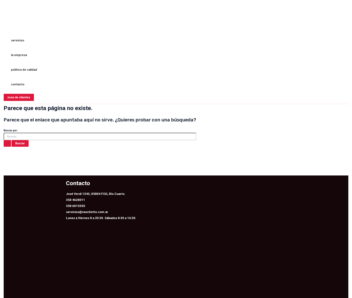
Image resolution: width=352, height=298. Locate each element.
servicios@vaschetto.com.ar (87, 212)
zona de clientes (18, 97)
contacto (17, 84)
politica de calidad (24, 69)
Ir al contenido (14, 6)
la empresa (19, 55)
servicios (17, 40)
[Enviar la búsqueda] (7, 143)
